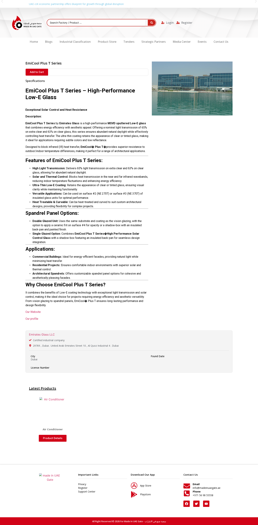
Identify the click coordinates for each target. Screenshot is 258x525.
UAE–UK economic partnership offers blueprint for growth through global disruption (76, 4)
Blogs (48, 42)
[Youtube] (206, 504)
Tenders (128, 42)
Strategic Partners (153, 42)
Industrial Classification (75, 42)
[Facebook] (186, 504)
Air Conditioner (53, 429)
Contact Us (221, 42)
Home (34, 42)
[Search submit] (151, 22)
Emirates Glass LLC (42, 334)
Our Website (33, 312)
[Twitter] (196, 504)
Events (202, 42)
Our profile (31, 318)
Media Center (182, 42)
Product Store (107, 42)
